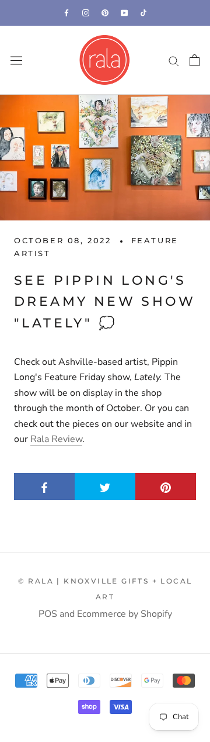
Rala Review (56, 439)
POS (47, 614)
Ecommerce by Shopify (124, 614)
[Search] (174, 60)
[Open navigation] (16, 60)
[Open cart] (195, 60)
